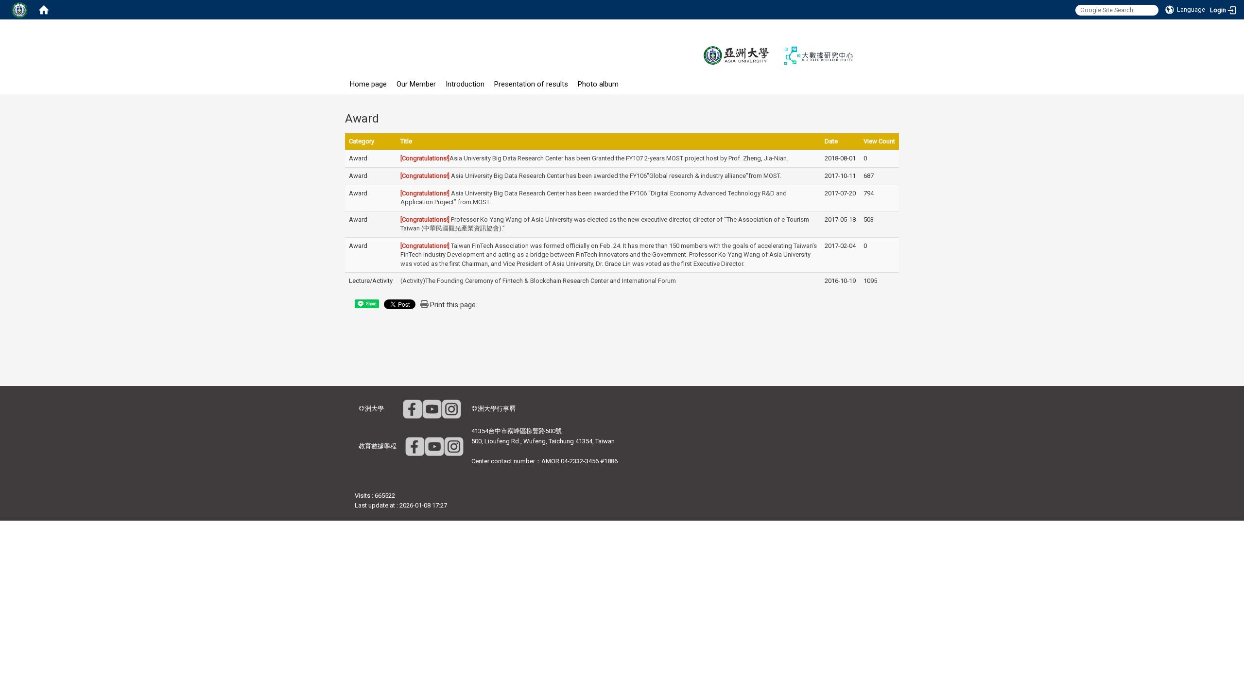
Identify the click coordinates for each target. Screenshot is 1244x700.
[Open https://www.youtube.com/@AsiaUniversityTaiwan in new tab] (432, 408)
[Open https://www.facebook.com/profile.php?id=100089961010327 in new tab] (415, 446)
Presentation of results (531, 84)
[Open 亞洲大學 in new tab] (736, 55)
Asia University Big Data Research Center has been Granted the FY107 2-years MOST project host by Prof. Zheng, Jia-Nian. (594, 158)
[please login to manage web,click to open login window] (19, 9)
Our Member (416, 84)
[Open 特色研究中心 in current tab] (819, 55)
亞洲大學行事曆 (493, 408)
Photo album (598, 84)
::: (340, 79)
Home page (368, 84)
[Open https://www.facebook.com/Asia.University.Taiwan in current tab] (412, 408)
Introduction (465, 84)
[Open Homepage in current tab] (44, 9)
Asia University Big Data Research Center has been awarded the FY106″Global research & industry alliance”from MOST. (590, 175)
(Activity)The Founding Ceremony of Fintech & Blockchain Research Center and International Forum (538, 280)
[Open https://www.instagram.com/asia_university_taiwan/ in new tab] (451, 408)
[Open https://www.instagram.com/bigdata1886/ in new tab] (454, 446)
